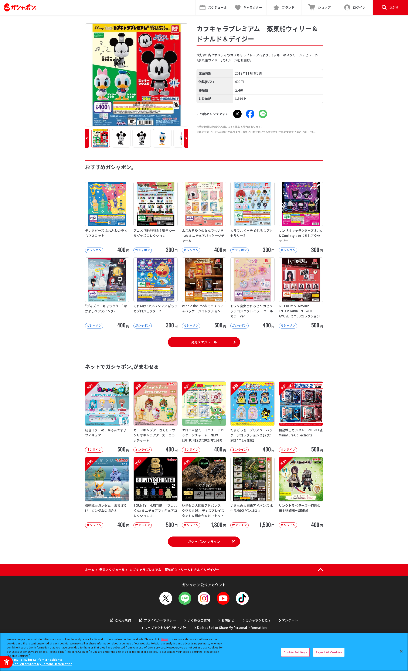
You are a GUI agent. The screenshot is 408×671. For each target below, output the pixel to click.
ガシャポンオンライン (204, 541)
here (164, 639)
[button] (87, 138)
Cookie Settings (295, 652)
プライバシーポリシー (160, 620)
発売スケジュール (204, 342)
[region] (204, 652)
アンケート (290, 620)
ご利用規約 (123, 620)
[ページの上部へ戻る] (320, 569)
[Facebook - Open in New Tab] (250, 114)
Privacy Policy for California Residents (35, 660)
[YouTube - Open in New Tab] (223, 598)
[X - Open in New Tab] (237, 114)
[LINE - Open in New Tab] (263, 114)
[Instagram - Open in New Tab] (204, 598)
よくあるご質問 (198, 620)
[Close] (401, 651)
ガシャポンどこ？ (258, 620)
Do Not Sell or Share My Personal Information (232, 627)
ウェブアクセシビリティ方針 (165, 627)
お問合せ (227, 620)
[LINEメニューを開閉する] (184, 598)
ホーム (90, 569)
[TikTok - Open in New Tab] (242, 598)
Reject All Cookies (329, 652)
